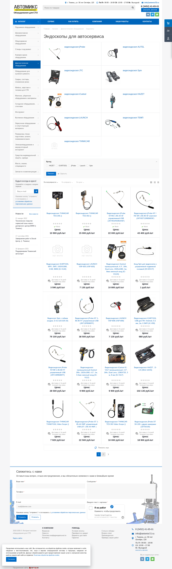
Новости (45, 533)
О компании (47, 528)
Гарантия (75, 538)
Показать (51, 173)
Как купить (73, 21)
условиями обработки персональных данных (68, 512)
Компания (97, 21)
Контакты (147, 21)
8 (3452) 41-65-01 (150, 6)
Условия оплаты (78, 531)
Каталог (21, 21)
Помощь (76, 528)
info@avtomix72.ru (151, 3)
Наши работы (122, 21)
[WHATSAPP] (157, 14)
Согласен (11, 559)
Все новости (33, 214)
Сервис (51, 21)
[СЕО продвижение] (33, 568)
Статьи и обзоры (108, 531)
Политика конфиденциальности (54, 535)
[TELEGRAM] (152, 14)
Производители (107, 535)
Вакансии (45, 531)
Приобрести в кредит (80, 533)
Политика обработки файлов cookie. (47, 555)
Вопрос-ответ (107, 533)
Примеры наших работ (110, 538)
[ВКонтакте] (148, 14)
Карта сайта (17, 538)
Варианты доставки (79, 535)
